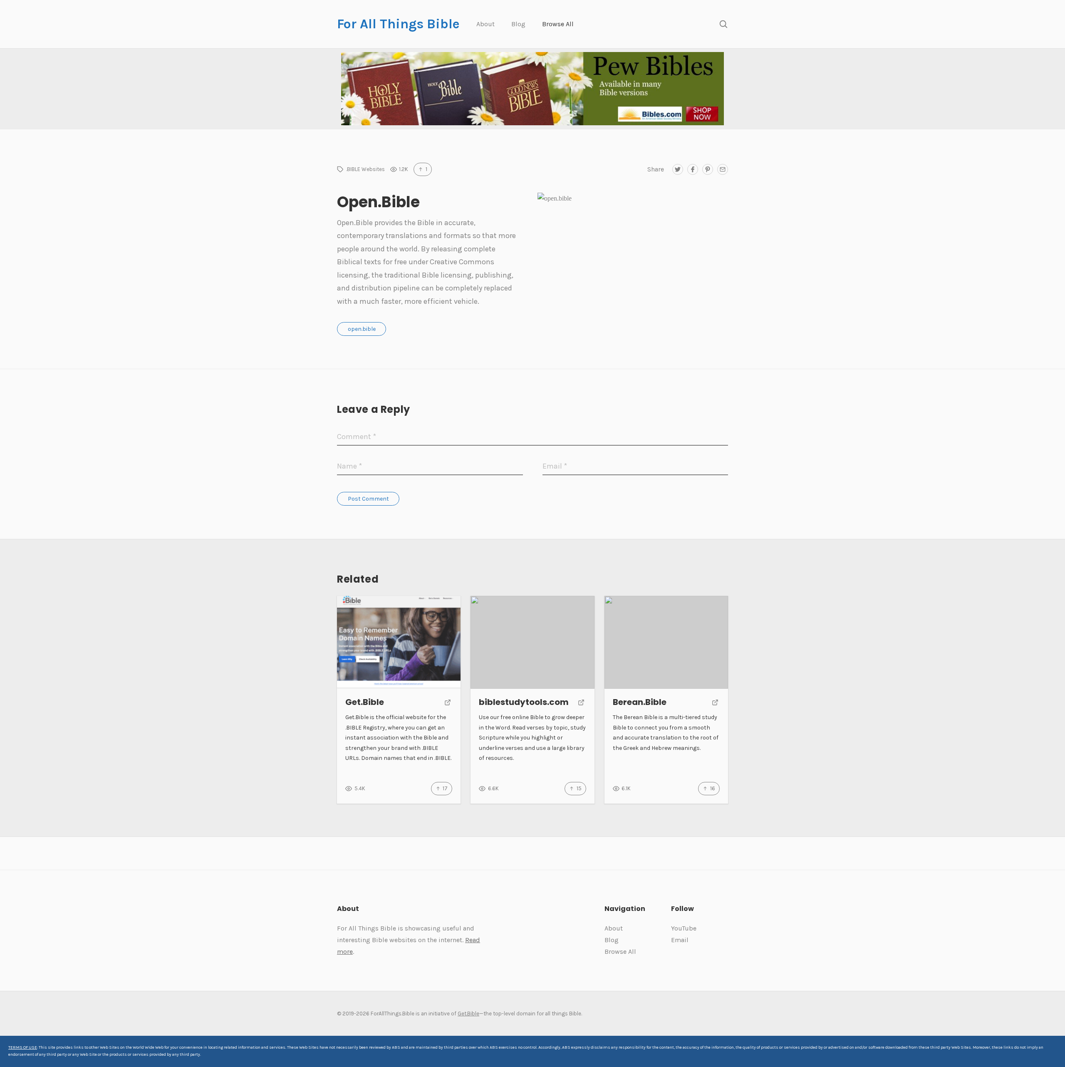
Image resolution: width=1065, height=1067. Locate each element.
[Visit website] (447, 703)
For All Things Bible (398, 24)
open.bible (362, 329)
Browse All (558, 24)
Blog (518, 24)
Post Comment (368, 498)
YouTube (683, 928)
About (485, 24)
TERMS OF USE (22, 1047)
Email (680, 940)
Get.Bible (468, 1013)
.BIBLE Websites (365, 169)
